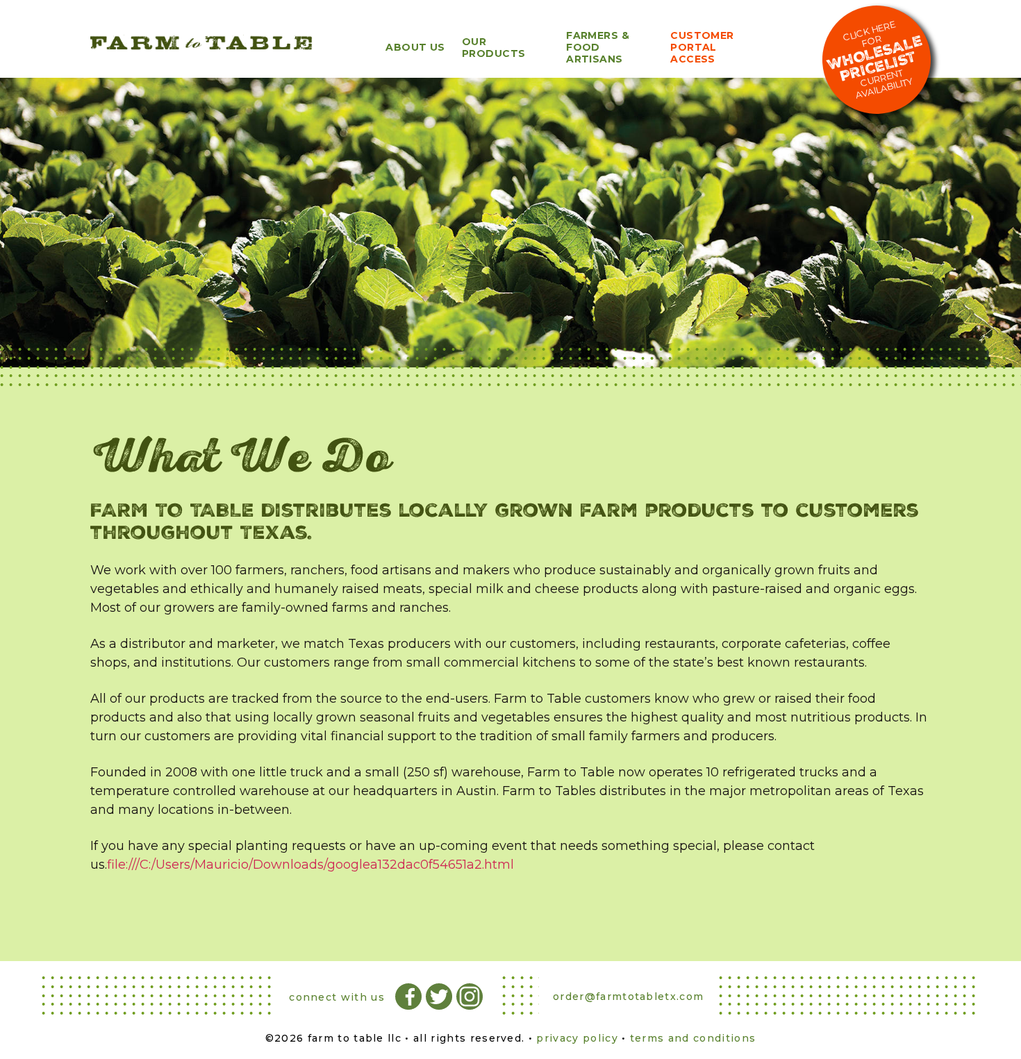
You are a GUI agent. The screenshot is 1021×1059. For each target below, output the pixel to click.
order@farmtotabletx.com (628, 996)
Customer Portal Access (702, 47)
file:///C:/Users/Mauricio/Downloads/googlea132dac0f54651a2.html (310, 864)
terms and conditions (693, 1038)
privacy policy (576, 1038)
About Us (415, 47)
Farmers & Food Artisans (597, 47)
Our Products (494, 47)
